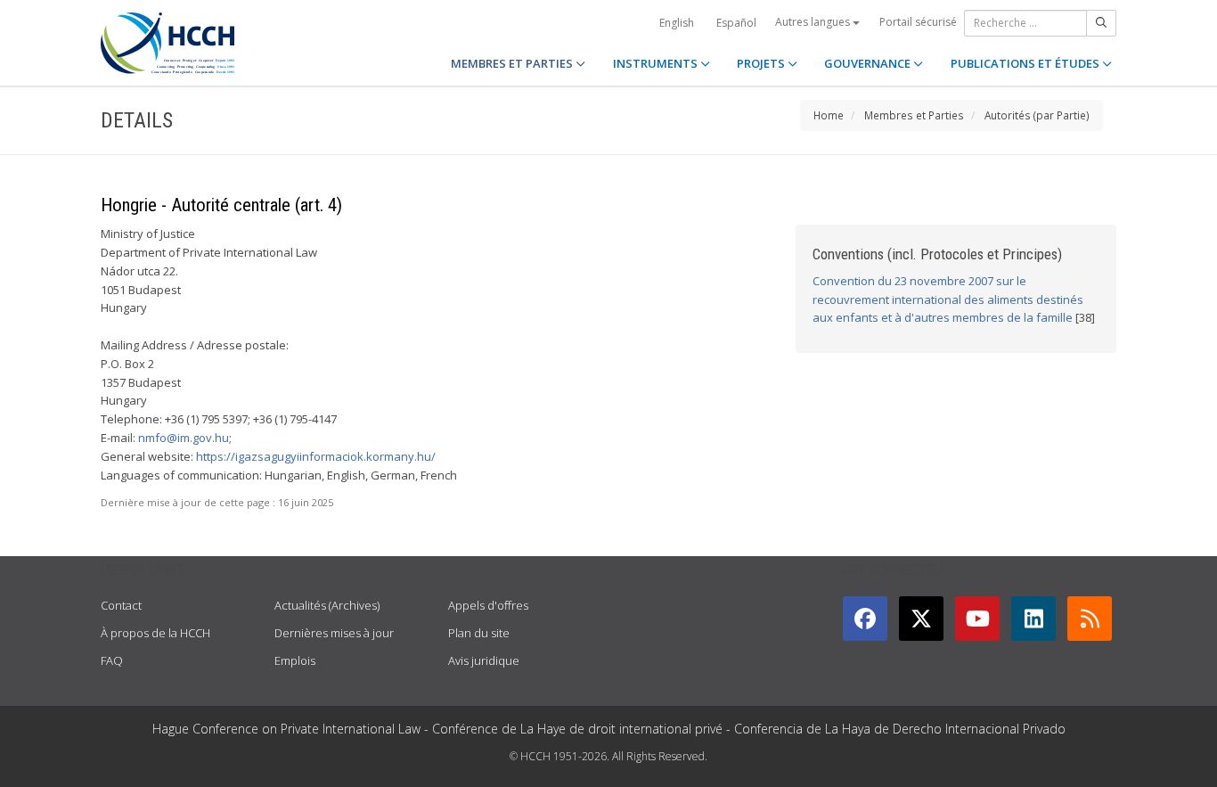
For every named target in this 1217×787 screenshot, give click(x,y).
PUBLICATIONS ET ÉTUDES (1026, 63)
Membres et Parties (914, 115)
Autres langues (814, 21)
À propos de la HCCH (155, 633)
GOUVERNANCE (868, 63)
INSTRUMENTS (656, 63)
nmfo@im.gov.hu (183, 438)
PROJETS (762, 63)
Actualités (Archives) (327, 605)
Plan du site (479, 633)
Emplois (294, 660)
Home (828, 115)
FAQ (112, 660)
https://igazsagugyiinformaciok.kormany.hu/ (316, 456)
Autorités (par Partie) (1037, 115)
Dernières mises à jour (334, 633)
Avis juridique (483, 660)
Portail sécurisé (918, 21)
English (676, 22)
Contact (121, 605)
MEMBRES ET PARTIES (513, 63)
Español (736, 22)
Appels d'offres (488, 605)
